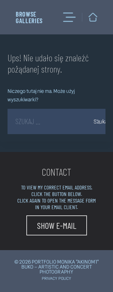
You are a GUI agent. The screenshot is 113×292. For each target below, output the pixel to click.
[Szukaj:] (56, 122)
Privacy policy (56, 278)
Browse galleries (29, 17)
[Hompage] (93, 17)
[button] (56, 225)
